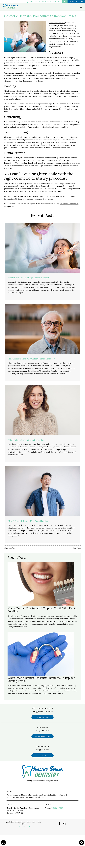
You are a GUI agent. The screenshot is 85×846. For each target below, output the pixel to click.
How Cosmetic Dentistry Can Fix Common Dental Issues (32, 359)
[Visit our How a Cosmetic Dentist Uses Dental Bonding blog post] (42, 491)
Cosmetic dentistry (57, 23)
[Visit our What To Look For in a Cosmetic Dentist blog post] (42, 410)
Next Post (76, 548)
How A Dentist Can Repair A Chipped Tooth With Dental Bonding (42, 610)
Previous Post (10, 548)
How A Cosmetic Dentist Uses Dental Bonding (28, 521)
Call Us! (76, 2)
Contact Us (42, 755)
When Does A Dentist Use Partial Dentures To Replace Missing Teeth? (41, 679)
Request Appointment (42, 736)
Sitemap (27, 826)
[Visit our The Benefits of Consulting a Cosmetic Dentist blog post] (42, 248)
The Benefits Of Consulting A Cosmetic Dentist (28, 278)
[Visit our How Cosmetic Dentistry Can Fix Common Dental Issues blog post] (42, 329)
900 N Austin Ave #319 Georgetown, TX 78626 (45, 2)
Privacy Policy (19, 826)
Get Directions (42, 717)
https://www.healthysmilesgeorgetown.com (34, 199)
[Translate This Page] (81, 842)
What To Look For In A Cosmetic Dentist (25, 440)
